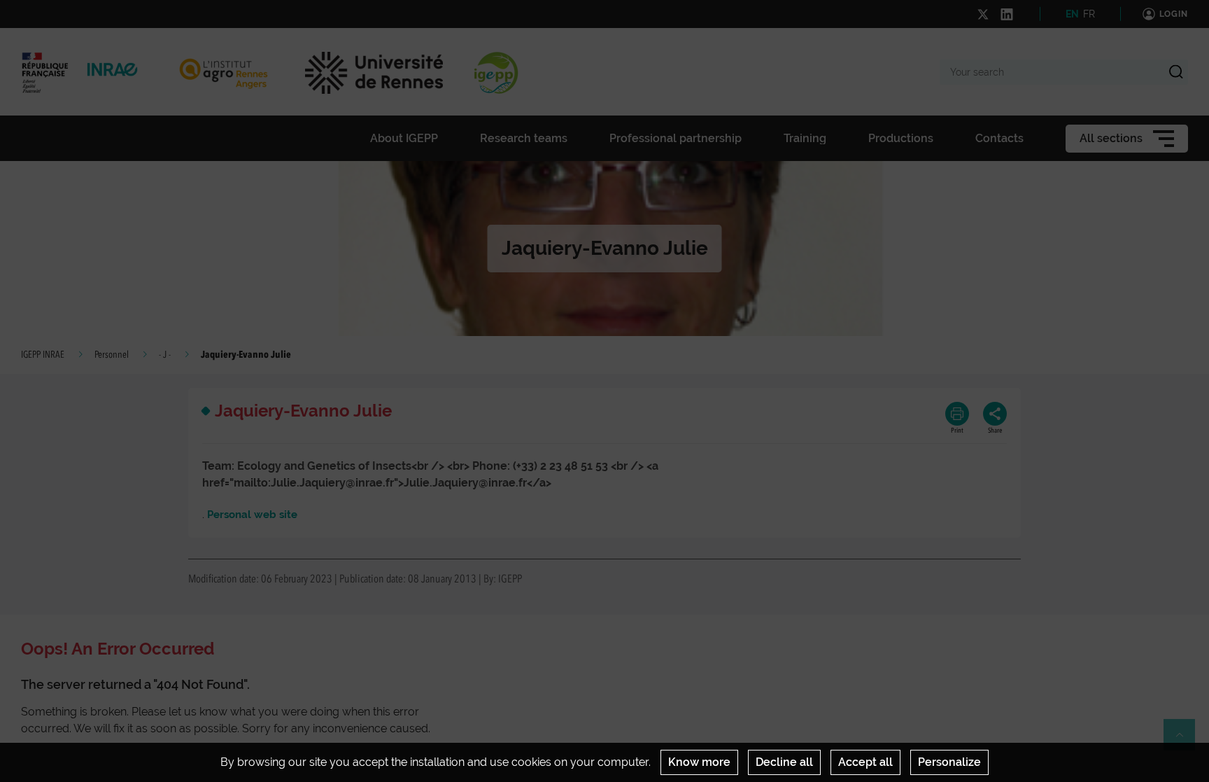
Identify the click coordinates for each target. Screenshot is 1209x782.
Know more (699, 762)
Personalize (949, 762)
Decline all (784, 762)
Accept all (865, 762)
